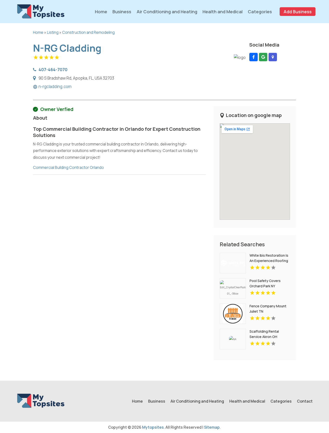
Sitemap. (212, 427)
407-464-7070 (53, 69)
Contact (305, 401)
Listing (53, 32)
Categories (260, 11)
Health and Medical (223, 11)
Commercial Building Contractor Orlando (68, 167)
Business (121, 11)
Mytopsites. (153, 427)
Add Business (297, 11)
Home (101, 11)
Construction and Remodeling (88, 32)
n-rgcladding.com (55, 86)
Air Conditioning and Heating (167, 11)
